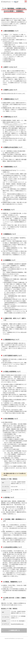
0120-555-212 (14, 616)
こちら (19, 140)
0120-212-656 (14, 486)
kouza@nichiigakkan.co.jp (17, 624)
